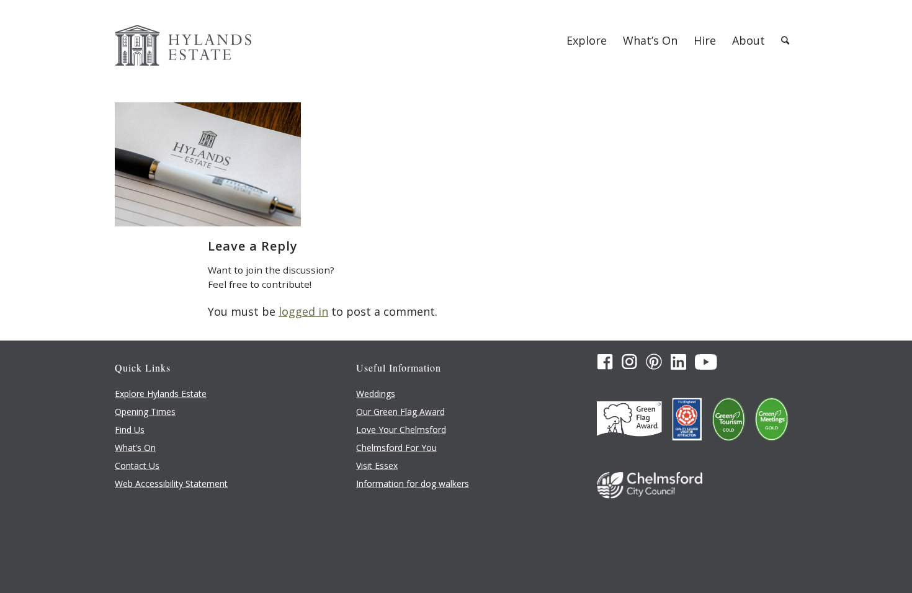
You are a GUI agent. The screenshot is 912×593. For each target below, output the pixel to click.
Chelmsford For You (396, 447)
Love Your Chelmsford (401, 429)
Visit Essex (377, 465)
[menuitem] (586, 40)
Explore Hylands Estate (161, 393)
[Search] (785, 40)
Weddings (375, 393)
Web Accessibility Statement (171, 483)
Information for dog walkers (412, 483)
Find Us (130, 429)
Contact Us (137, 465)
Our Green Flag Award (400, 411)
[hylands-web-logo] (183, 40)
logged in (303, 311)
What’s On (135, 447)
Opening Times (145, 411)
